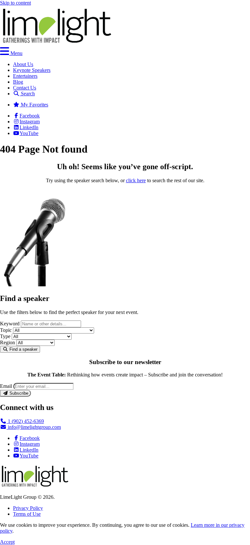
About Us (23, 64)
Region (7, 342)
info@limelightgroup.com (34, 427)
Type (5, 336)
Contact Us (24, 87)
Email (6, 386)
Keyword (10, 323)
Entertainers (25, 76)
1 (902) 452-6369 (25, 421)
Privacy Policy (28, 508)
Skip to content (15, 3)
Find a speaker (22, 349)
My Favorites (34, 104)
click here (136, 180)
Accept (7, 542)
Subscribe (18, 393)
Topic (6, 330)
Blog (18, 82)
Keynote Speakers (31, 70)
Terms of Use (27, 514)
